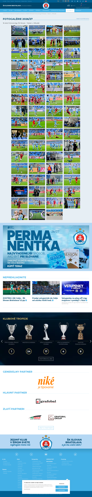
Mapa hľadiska (36, 471)
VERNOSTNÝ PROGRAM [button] (58, 10)
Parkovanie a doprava (37, 473)
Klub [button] (10, 10)
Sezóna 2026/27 (25, 13)
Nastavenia (61, 483)
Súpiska (5, 461)
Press (8, 1)
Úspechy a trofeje (22, 463)
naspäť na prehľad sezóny (82, 18)
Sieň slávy (20, 464)
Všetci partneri (46, 428)
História (20, 461)
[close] (67, 480)
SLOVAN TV (70, 10)
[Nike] (46, 382)
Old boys (20, 466)
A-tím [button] (25, 10)
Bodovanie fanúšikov (52, 477)
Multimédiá (10, 13)
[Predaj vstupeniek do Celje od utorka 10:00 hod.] (46, 288)
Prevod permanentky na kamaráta (52, 471)
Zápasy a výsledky (7, 471)
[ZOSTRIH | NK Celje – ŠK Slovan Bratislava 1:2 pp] (16, 288)
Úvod (5, 10)
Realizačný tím (7, 463)
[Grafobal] (46, 401)
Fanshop (30, 1)
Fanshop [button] (78, 10)
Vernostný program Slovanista (37, 476)
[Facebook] (72, 1)
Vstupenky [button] (17, 10)
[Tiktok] (83, 1)
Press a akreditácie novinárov (22, 474)
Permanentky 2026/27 (38, 463)
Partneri (20, 477)
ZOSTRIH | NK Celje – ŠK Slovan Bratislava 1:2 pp (14, 299)
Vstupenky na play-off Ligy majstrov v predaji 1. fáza (74, 299)
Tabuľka (5, 473)
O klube (20, 468)
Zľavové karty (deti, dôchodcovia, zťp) (36, 467)
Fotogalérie (17, 13)
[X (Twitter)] (75, 1)
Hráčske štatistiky (7, 464)
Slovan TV (13, 296)
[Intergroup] (35, 417)
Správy (38, 10)
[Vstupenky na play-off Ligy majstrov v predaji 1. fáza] (75, 288)
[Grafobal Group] (57, 417)
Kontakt (20, 471)
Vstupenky (42, 296)
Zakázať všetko (61, 486)
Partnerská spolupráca (23, 478)
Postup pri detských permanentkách (52, 475)
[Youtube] (77, 1)
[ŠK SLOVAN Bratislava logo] (46, 4)
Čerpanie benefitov (52, 479)
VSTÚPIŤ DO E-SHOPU (68, 461)
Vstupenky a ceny (37, 461)
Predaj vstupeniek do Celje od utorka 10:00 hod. (45, 299)
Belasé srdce (24, 1)
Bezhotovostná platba (38, 470)
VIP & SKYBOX (36, 464)
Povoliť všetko (62, 490)
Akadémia (46, 10)
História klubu (46, 359)
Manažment (21, 470)
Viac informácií (27, 489)
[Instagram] (80, 1)
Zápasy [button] (31, 10)
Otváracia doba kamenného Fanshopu (67, 463)
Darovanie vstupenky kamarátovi (37, 479)
